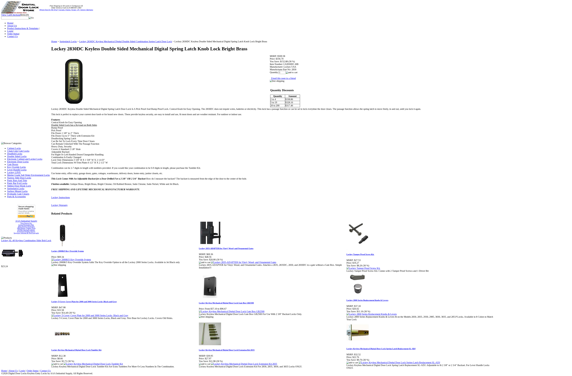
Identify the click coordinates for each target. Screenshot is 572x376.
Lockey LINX (14, 172)
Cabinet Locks (14, 148)
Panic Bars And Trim (17, 180)
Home (10, 23)
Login (10, 31)
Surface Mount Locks (17, 191)
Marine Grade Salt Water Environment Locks (28, 175)
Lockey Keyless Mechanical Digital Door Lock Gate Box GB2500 (226, 303)
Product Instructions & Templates (22, 28)
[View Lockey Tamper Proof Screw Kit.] (363, 268)
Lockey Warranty (59, 205)
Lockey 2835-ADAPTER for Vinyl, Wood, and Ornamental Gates (226, 248)
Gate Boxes (12, 164)
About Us (11, 25)
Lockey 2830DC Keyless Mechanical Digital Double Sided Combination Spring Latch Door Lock (125, 41)
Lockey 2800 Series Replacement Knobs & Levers (367, 300)
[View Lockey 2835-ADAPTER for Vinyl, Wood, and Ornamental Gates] (243, 262)
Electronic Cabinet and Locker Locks (24, 159)
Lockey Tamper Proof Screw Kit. (360, 254)
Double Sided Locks (17, 156)
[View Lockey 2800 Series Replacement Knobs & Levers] (371, 314)
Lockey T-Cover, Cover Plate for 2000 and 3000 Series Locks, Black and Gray (84, 301)
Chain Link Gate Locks (18, 151)
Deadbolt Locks (14, 153)
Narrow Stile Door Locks (19, 178)
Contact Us (12, 36)
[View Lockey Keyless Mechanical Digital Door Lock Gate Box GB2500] (231, 311)
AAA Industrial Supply (26, 221)
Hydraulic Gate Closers (18, 194)
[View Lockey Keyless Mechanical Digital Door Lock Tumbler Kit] (93, 364)
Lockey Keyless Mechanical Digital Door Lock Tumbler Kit (76, 350)
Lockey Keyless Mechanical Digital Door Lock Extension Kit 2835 (227, 350)
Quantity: (274, 72)
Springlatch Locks (15, 188)
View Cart (6, 15)
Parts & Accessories (16, 196)
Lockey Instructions (60, 197)
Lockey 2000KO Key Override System (67, 251)
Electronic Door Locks (18, 161)
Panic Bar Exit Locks (17, 183)
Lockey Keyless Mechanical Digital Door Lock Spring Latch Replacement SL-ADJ (381, 349)
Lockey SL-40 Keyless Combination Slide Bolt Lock (26, 240)
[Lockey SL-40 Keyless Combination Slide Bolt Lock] (12, 264)
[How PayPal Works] (26, 217)
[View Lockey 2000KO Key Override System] (71, 259)
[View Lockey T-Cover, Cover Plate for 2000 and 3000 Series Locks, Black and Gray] (89, 315)
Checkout (15, 15)
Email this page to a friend (283, 78)
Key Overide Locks (16, 167)
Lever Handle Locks (17, 169)
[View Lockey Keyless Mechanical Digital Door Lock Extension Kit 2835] (244, 364)
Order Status (13, 33)
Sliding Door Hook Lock (19, 186)
